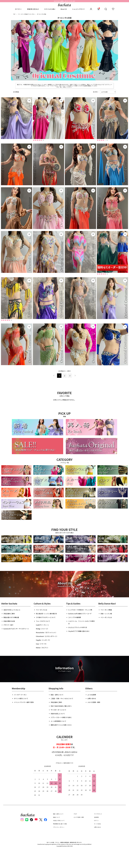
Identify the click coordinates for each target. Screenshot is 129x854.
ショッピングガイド (78, 9)
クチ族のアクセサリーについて (45, 617)
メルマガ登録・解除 (93, 702)
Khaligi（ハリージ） (42, 629)
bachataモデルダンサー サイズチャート (16, 629)
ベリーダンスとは (41, 610)
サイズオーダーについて (58, 710)
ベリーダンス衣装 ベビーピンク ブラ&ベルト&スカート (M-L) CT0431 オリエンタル (48, 206)
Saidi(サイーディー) (42, 625)
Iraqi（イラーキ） (41, 644)
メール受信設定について (58, 721)
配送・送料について (57, 695)
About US (64, 9)
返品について (56, 817)
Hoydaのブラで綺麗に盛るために (79, 631)
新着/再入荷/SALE (33, 9)
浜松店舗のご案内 (9, 614)
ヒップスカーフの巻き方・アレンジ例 (80, 610)
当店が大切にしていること (12, 610)
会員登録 (96, 817)
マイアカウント (98, 814)
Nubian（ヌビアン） (42, 648)
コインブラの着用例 (74, 617)
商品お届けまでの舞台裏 (11, 617)
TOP (14, 14)
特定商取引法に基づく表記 (60, 824)
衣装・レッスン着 (106, 614)
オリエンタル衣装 (41, 14)
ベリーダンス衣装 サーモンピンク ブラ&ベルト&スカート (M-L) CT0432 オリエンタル (16, 251)
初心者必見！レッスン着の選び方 (46, 614)
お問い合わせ (91, 698)
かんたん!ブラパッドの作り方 (77, 627)
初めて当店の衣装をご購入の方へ (61, 706)
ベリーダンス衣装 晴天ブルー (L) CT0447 (112, 163)
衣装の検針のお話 (9, 621)
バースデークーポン (20, 695)
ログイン (96, 820)
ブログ (75, 814)
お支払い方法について (58, 820)
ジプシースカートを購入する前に (61, 717)
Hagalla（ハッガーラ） (43, 640)
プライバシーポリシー (58, 827)
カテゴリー (18, 9)
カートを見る (97, 824)
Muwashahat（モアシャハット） (46, 632)
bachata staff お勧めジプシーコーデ (79, 614)
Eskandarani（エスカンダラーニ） (47, 636)
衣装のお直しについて (58, 714)
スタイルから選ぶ (49, 9)
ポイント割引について (21, 698)
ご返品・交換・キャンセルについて (62, 698)
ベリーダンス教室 (106, 610)
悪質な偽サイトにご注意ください (61, 725)
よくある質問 (91, 695)
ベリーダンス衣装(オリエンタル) (26, 14)
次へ (75, 375)
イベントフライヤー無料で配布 (24, 702)
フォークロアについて (43, 621)
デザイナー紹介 (8, 625)
